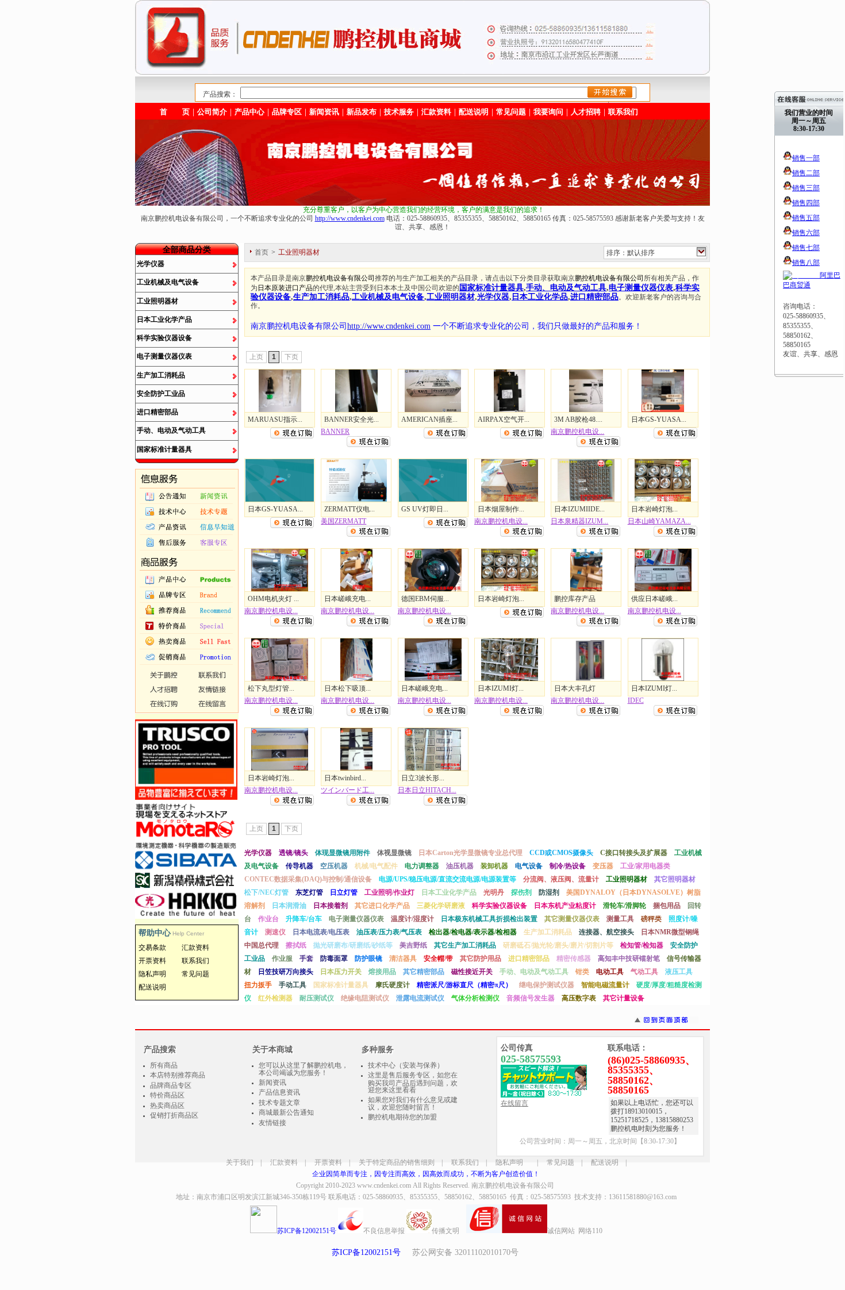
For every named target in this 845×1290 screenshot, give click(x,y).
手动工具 (292, 985)
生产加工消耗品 (161, 375)
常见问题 (560, 1162)
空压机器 (334, 866)
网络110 (590, 1231)
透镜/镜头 (293, 853)
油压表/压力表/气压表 (389, 932)
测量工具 (620, 919)
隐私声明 (509, 1162)
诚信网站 (561, 1231)
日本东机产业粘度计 (565, 906)
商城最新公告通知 (286, 1112)
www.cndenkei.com (384, 1185)
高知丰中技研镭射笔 (629, 958)
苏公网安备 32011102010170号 (465, 1252)
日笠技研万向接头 (285, 972)
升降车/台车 (304, 919)
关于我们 (240, 1162)
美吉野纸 (413, 945)
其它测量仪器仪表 (572, 919)
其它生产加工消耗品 (465, 945)
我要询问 (548, 111)
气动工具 (644, 972)
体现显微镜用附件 (342, 853)
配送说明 (605, 1162)
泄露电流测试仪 (420, 998)
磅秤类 (651, 919)
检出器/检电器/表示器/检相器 (473, 932)
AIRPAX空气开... (503, 419)
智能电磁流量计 (605, 985)
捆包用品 (667, 906)
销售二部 (806, 173)
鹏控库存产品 (575, 599)
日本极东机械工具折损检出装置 (489, 919)
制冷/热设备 (568, 866)
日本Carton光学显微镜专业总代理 (470, 853)
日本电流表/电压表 (321, 932)
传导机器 (299, 866)
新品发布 (362, 111)
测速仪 (275, 932)
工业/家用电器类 (645, 866)
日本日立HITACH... (427, 790)
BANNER (335, 432)
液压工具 (679, 972)
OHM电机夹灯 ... (273, 599)
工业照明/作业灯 (389, 892)
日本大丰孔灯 (575, 688)
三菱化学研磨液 (441, 906)
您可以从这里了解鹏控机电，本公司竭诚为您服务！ (303, 1069)
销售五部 (806, 218)
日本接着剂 (330, 906)
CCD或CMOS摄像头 (561, 853)
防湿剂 (549, 892)
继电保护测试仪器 (546, 985)
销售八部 (806, 263)
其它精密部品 (423, 972)
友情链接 (272, 1123)
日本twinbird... (345, 778)
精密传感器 (573, 958)
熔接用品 (382, 972)
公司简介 (212, 111)
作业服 (282, 958)
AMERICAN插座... (429, 419)
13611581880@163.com (643, 1197)
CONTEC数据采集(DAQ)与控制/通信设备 (308, 879)
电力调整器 (422, 866)
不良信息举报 (384, 1231)
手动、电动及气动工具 (171, 430)
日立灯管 (344, 892)
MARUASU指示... (275, 419)
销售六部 (806, 233)
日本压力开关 (341, 972)
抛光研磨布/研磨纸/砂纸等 (353, 945)
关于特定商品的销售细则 (397, 1162)
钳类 (582, 972)
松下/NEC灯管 (266, 892)
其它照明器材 (675, 879)
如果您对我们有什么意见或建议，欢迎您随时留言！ (413, 1104)
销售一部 (806, 158)
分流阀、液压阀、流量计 (561, 879)
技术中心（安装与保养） (406, 1065)
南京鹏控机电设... (577, 432)
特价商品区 (167, 1095)
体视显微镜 (394, 853)
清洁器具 (403, 958)
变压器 (603, 866)
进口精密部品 (157, 412)
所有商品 (164, 1065)
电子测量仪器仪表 (164, 356)
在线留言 (514, 1103)
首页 (261, 252)
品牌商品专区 (170, 1085)
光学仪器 (150, 264)
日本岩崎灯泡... (654, 509)
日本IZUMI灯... (501, 688)
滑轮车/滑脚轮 (624, 906)
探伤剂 (521, 892)
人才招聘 (586, 111)
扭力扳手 (258, 985)
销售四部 (806, 203)
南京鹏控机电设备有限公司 (512, 1185)
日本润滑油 (289, 906)
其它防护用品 (480, 958)
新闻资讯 (324, 111)
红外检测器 (275, 998)
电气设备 (529, 866)
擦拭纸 (296, 945)
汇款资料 (284, 1162)
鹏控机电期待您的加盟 (402, 1117)
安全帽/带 (438, 958)
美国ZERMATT (343, 521)
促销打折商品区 (174, 1115)
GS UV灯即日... (424, 509)
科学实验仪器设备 (164, 338)
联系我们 (623, 111)
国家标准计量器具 (164, 449)
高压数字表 (579, 998)
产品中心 (249, 111)
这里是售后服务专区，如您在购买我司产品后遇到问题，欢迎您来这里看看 (413, 1082)
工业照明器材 (157, 301)
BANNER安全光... (351, 419)
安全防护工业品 (161, 394)
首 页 (175, 111)
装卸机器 (494, 866)
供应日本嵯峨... (654, 599)
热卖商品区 (167, 1106)
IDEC (636, 700)
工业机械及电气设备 (168, 282)
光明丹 (493, 892)
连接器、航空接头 (606, 932)
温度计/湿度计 (412, 919)
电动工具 (610, 972)
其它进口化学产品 (382, 906)
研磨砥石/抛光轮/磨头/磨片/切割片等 (558, 945)
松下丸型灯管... (271, 688)
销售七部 (806, 248)
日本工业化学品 (540, 296)
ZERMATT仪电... (349, 509)
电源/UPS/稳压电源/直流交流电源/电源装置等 (447, 879)
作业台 (268, 919)
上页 (256, 357)
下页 (291, 357)
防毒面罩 (334, 958)
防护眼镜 (368, 958)
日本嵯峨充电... (347, 599)
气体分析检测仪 (475, 998)
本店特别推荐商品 (177, 1075)
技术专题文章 (279, 1103)
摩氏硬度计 (392, 985)
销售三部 (806, 188)
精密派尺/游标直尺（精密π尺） (464, 985)
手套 (306, 958)
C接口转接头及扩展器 (633, 853)
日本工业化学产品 (164, 319)
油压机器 (460, 866)
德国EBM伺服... (425, 599)
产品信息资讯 (279, 1092)
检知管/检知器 (641, 945)
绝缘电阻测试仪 (365, 998)
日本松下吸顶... (347, 688)
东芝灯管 (309, 892)
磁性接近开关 (472, 972)
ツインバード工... (347, 790)
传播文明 (445, 1231)
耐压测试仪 (316, 998)
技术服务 (399, 111)
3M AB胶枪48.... (578, 419)
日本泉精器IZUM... (579, 521)
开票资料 (328, 1162)
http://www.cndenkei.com (350, 218)
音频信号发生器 (530, 998)
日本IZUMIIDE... (579, 509)
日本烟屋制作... (501, 509)
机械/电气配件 (376, 866)
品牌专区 (287, 111)
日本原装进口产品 (285, 288)
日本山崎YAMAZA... (659, 521)
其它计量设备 (623, 998)
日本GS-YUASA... (658, 419)
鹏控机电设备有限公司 (340, 278)
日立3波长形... (422, 778)
